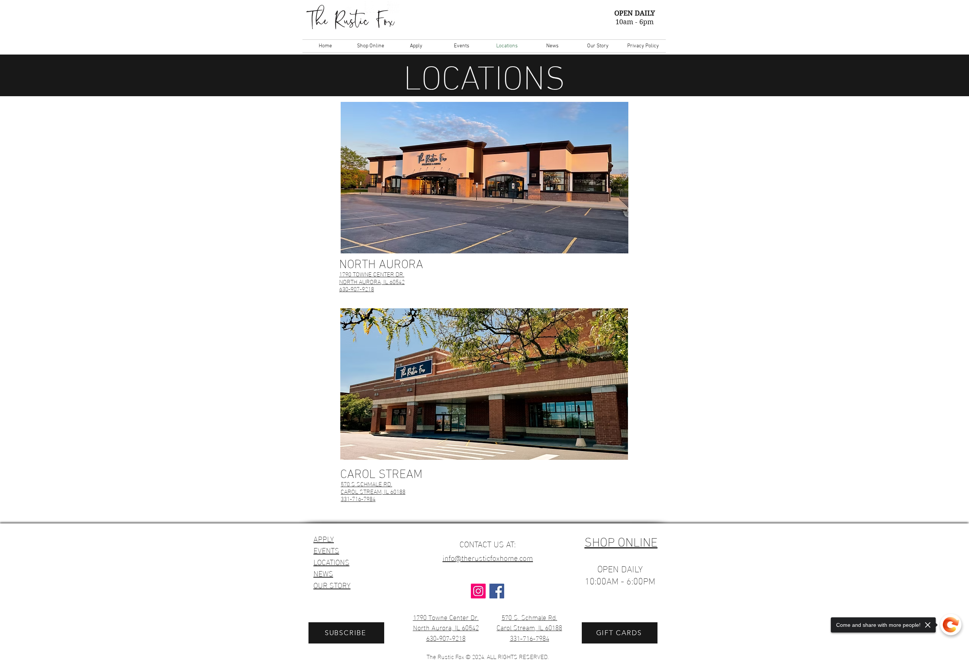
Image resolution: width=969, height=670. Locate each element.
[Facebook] (496, 591)
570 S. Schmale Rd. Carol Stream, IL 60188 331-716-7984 (529, 627)
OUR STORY (332, 584)
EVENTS (326, 549)
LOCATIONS (331, 561)
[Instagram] (478, 591)
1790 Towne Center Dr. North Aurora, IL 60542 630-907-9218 (446, 627)
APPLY (323, 538)
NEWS (323, 572)
